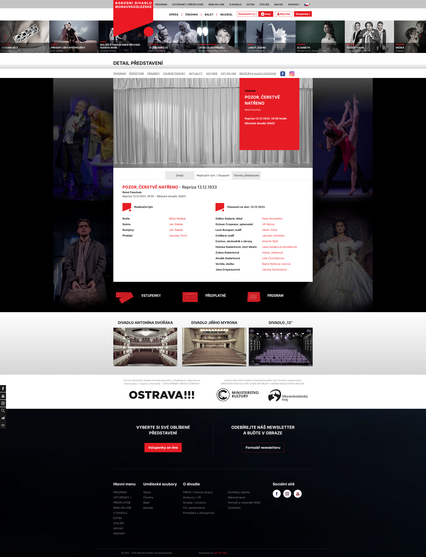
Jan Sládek (176, 224)
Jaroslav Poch (178, 235)
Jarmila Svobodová (274, 269)
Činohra (148, 497)
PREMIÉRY (153, 73)
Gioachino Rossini (59, 51)
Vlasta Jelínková (272, 252)
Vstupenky (302, 13)
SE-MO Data (220, 553)
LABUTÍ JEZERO (208, 47)
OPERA (173, 14)
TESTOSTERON (306, 47)
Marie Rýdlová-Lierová (276, 264)
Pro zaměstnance (194, 507)
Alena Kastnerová (108, 51)
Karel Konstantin (272, 218)
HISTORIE (211, 73)
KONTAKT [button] (293, 4)
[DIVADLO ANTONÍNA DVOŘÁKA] (145, 347)
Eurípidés (350, 51)
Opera (147, 492)
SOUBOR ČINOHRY (174, 73)
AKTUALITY (196, 73)
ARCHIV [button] (278, 4)
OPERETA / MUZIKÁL (158, 44)
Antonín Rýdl (270, 241)
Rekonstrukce (236, 497)
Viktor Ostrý (269, 230)
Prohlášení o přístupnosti (198, 513)
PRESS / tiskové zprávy (198, 492)
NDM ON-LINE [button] (216, 4)
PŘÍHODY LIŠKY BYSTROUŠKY (19, 47)
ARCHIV (118, 528)
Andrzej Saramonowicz (307, 51)
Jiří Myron (268, 224)
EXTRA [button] (250, 4)
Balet (146, 502)
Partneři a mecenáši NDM (244, 502)
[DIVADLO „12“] (281, 347)
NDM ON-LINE (122, 507)
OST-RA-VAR (228, 73)
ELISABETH (254, 47)
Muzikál (148, 507)
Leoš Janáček (8, 51)
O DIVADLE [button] (235, 4)
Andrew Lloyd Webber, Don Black (164, 51)
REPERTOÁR (136, 73)
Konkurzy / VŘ (192, 497)
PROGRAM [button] (161, 4)
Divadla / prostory (194, 502)
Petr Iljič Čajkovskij (207, 51)
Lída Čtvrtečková (273, 258)
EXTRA (117, 518)
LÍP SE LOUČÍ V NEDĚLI (162, 47)
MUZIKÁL (226, 14)
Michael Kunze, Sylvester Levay (262, 51)
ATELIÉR (118, 523)
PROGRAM (119, 73)
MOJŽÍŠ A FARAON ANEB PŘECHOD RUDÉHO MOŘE (71, 46)
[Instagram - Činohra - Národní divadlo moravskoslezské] (291, 73)
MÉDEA (350, 47)
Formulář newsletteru (263, 448)
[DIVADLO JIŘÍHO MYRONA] (214, 347)
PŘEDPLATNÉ (215, 295)
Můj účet (285, 13)
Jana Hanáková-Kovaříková (279, 247)
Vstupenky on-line (163, 448)
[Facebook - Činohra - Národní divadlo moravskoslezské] (282, 73)
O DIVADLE (120, 513)
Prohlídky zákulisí (239, 492)
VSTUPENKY (151, 295)
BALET (209, 14)
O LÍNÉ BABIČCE (109, 47)
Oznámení (234, 507)
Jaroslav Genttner (273, 235)
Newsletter (245, 13)
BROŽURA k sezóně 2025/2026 (257, 73)
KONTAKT (119, 533)
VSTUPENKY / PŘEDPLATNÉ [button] (187, 4)
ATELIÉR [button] (264, 4)
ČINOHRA (191, 14)
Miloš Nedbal (177, 218)
